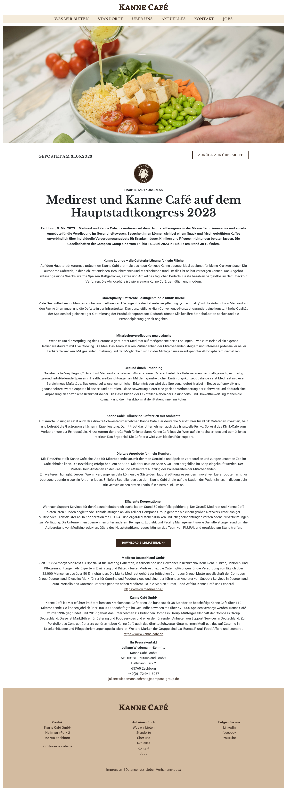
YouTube (229, 738)
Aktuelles (173, 19)
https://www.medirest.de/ (143, 589)
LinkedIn (229, 727)
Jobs (228, 19)
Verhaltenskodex (168, 770)
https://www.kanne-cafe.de (143, 634)
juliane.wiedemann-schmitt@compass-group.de (143, 679)
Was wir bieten (71, 19)
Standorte (110, 19)
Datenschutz (135, 770)
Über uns (142, 19)
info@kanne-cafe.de (57, 746)
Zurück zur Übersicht (220, 155)
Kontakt (204, 19)
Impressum (114, 770)
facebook (229, 732)
